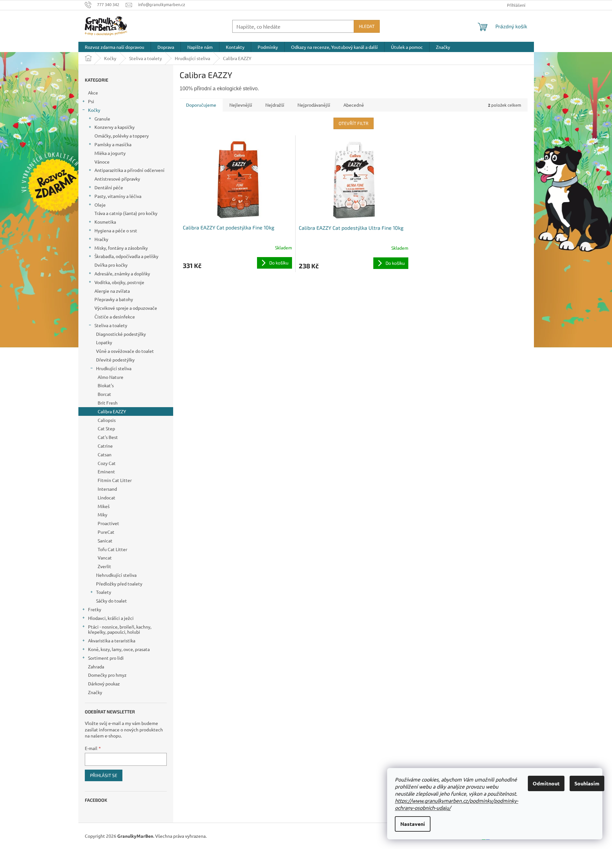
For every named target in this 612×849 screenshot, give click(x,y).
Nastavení (412, 823)
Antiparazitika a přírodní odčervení (129, 170)
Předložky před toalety (119, 583)
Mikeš (104, 506)
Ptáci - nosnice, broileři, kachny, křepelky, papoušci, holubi (119, 629)
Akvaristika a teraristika (111, 640)
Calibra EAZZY (112, 411)
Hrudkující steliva (113, 368)
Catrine (105, 446)
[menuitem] (114, 47)
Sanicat (105, 540)
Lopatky (104, 342)
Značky (95, 692)
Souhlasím (586, 783)
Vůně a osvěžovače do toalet (125, 351)
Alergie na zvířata (112, 291)
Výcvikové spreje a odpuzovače (125, 308)
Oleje (100, 205)
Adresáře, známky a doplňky (122, 273)
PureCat (106, 532)
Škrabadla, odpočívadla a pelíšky (126, 256)
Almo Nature (110, 377)
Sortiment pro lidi (106, 658)
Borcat (104, 394)
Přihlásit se (103, 775)
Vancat (105, 557)
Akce (93, 92)
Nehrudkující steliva (116, 575)
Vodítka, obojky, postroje (119, 282)
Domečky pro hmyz (107, 675)
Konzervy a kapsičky (114, 127)
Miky (102, 514)
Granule (102, 118)
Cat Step (106, 428)
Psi (91, 101)
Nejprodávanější (313, 105)
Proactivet (108, 523)
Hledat (367, 26)
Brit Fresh (108, 403)
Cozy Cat (107, 463)
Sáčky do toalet (111, 600)
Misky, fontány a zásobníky (121, 248)
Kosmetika (105, 222)
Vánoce (102, 162)
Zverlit (104, 566)
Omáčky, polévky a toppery (121, 136)
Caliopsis (107, 420)
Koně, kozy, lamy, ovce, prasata (119, 649)
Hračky (101, 239)
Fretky (94, 609)
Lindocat (106, 497)
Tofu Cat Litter (112, 549)
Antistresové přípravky (117, 179)
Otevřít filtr (353, 123)
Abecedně (353, 105)
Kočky (94, 110)
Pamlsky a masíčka (112, 144)
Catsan (104, 454)
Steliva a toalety (110, 325)
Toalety (103, 592)
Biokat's (106, 385)
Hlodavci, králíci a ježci (111, 618)
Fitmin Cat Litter (115, 480)
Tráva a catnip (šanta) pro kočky (125, 213)
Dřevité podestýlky (115, 359)
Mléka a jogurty (110, 153)
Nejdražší (274, 105)
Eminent (106, 471)
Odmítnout (546, 783)
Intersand (107, 489)
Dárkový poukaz (104, 683)
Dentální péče (108, 187)
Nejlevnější (240, 105)
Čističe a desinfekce (114, 316)
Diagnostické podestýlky (121, 334)
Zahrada (96, 666)
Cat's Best (108, 437)
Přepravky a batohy (113, 299)
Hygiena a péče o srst (115, 230)
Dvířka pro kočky (111, 265)
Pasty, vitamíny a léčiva (117, 196)
